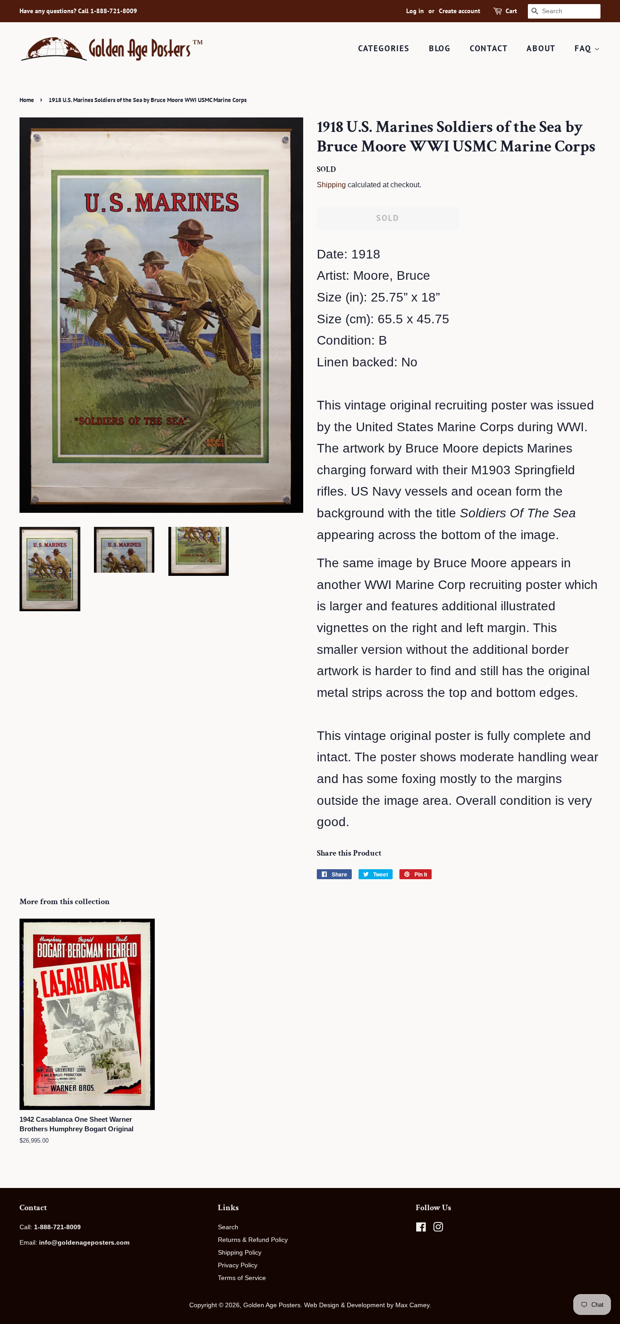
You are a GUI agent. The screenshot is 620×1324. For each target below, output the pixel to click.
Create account (459, 11)
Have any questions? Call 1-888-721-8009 (78, 11)
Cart (511, 11)
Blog (440, 48)
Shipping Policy (239, 1252)
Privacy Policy (237, 1265)
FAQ (584, 48)
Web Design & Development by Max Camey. (367, 1305)
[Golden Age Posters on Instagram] (438, 1228)
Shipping (331, 185)
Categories (384, 48)
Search (228, 1227)
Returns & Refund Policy (253, 1239)
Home (27, 100)
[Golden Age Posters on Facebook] (421, 1228)
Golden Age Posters (271, 1305)
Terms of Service (242, 1277)
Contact (489, 48)
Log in (415, 11)
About (541, 48)
